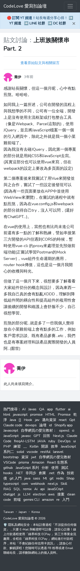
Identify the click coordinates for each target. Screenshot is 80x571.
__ (25, 446)
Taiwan (8, 512)
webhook (38, 483)
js (19, 494)
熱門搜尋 (10, 409)
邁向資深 (49, 419)
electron (39, 494)
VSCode (9, 462)
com (25, 483)
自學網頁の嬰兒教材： (38, 430)
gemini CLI (31, 499)
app (50, 409)
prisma (24, 462)
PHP (7, 446)
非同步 (31, 473)
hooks (8, 473)
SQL (17, 489)
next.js (53, 483)
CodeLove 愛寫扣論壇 (25, 6)
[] (20, 419)
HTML (50, 414)
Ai (36, 489)
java (27, 478)
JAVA (41, 441)
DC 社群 (59, 23)
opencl (64, 430)
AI (24, 409)
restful (45, 451)
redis (60, 478)
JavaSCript (55, 489)
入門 (65, 499)
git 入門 (16, 478)
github (8, 467)
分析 (45, 467)
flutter (60, 409)
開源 (44, 446)
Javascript (10, 430)
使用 (54, 467)
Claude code (12, 425)
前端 (17, 499)
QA (41, 409)
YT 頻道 (15, 23)
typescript (11, 483)
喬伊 (21, 368)
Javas (32, 409)
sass (36, 478)
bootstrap (11, 457)
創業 (42, 473)
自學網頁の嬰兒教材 (55, 457)
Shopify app (63, 425)
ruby (51, 441)
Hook (28, 419)
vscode (32, 451)
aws (51, 494)
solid (20, 451)
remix (27, 489)
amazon (48, 499)
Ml (45, 478)
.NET (19, 473)
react (63, 419)
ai (69, 409)
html (6, 414)
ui (74, 441)
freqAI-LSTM (24, 441)
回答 (46, 435)
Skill (64, 483)
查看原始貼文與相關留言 (40, 62)
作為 (60, 473)
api (42, 489)
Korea (36, 512)
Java (13, 419)
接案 (60, 494)
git (52, 478)
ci (73, 430)
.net (51, 473)
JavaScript (11, 435)
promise (36, 414)
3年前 (28, 76)
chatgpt (9, 494)
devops (31, 425)
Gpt (72, 419)
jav (37, 419)
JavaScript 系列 (27, 467)
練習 (17, 446)
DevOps (64, 441)
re (58, 499)
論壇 (42, 425)
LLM (26, 494)
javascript (20, 414)
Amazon (38, 462)
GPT (37, 435)
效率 (54, 446)
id (50, 425)
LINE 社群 (37, 23)
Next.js (58, 435)
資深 (24, 457)
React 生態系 (57, 462)
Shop (70, 478)
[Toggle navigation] (70, 6)
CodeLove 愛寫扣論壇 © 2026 (24, 518)
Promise (64, 414)
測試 (64, 467)
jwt (33, 457)
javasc (26, 435)
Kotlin (34, 446)
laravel (58, 451)
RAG (7, 489)
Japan (23, 512)
